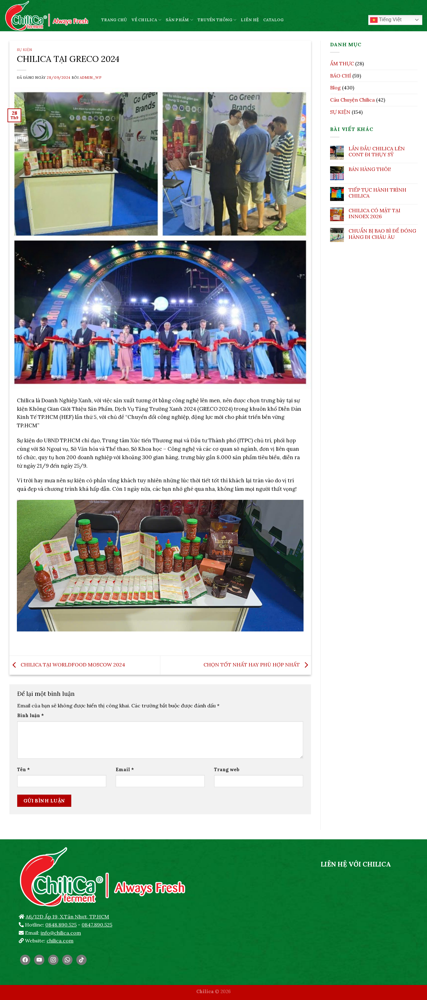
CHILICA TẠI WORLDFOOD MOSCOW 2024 (72, 664)
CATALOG (273, 20)
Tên (23, 769)
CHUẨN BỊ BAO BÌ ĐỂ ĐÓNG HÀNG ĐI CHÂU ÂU (382, 234)
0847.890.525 (97, 925)
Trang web (226, 769)
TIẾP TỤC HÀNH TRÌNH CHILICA (377, 193)
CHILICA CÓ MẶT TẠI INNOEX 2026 (374, 213)
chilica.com (60, 940)
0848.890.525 (61, 925)
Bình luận (30, 715)
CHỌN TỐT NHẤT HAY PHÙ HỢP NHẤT (252, 664)
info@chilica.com (61, 933)
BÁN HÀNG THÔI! (370, 169)
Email (125, 769)
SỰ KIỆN (24, 50)
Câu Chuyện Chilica (352, 100)
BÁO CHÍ (340, 76)
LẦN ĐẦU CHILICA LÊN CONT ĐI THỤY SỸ (377, 152)
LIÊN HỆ (250, 20)
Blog (335, 87)
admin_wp (90, 77)
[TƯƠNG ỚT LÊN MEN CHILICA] (48, 15)
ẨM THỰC (342, 63)
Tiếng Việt (389, 19)
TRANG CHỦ (114, 20)
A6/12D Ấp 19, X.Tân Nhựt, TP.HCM (67, 916)
